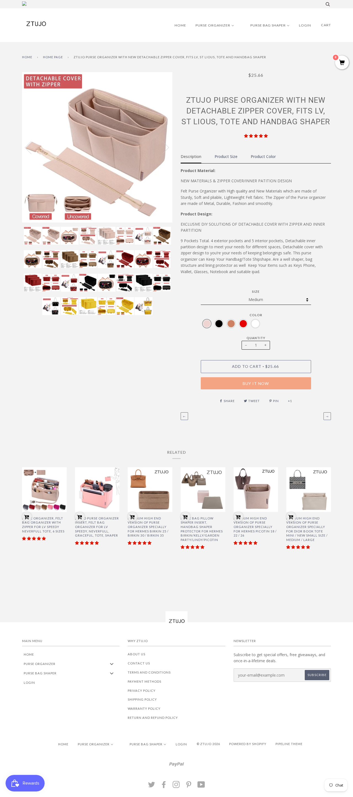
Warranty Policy (144, 708)
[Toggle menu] (111, 664)
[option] (97, 147)
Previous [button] (31, 147)
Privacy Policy (142, 690)
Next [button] (162, 147)
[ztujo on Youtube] (201, 786)
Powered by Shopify (247, 744)
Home (27, 57)
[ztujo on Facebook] (164, 786)
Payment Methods (144, 681)
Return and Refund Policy (153, 717)
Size (256, 291)
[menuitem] (177, 25)
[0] (342, 63)
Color (256, 315)
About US (136, 654)
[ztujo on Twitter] (151, 786)
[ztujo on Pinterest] (188, 786)
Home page (53, 57)
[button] (256, 135)
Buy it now (256, 383)
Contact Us (139, 663)
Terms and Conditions (149, 672)
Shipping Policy (142, 699)
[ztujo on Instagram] (176, 786)
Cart (326, 25)
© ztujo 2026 (208, 744)
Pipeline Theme (289, 744)
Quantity (256, 338)
